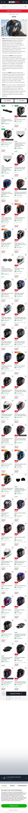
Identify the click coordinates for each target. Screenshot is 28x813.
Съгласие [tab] (4, 785)
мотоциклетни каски (7, 40)
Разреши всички (14, 805)
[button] (26, 778)
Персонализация (13, 810)
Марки (13, 14)
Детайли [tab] (12, 785)
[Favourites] (23, 2)
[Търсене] (25, 6)
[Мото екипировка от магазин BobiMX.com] (10, 14)
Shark (17, 14)
